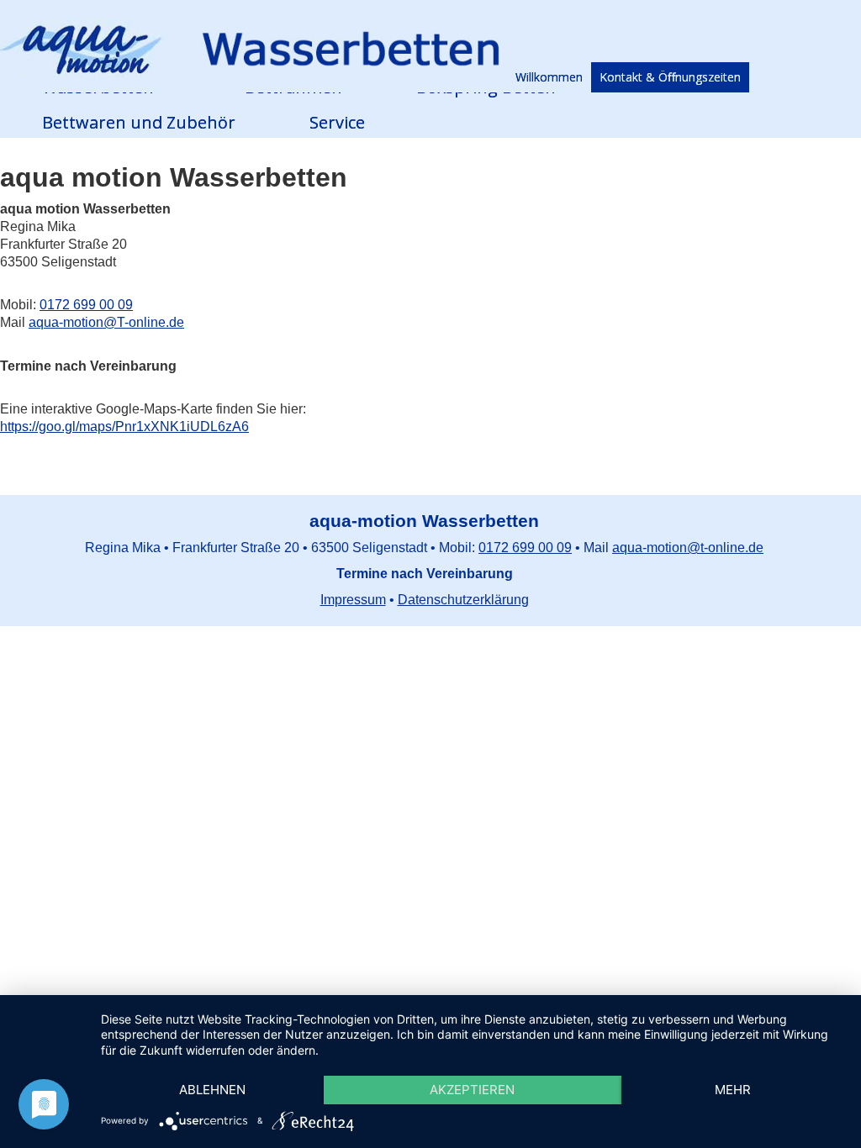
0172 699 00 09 (86, 305)
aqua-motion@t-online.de (687, 547)
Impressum (353, 599)
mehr (733, 1090)
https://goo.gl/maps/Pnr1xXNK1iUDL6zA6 (124, 426)
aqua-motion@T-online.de (106, 322)
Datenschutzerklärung (463, 599)
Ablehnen (212, 1090)
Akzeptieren (472, 1090)
